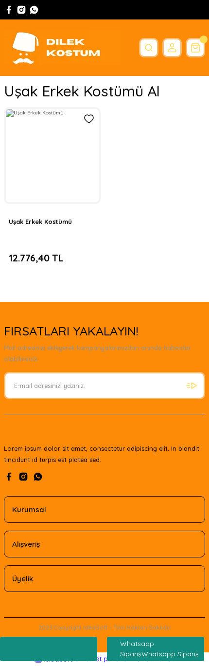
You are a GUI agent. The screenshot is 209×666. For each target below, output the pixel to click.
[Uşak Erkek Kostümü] (52, 155)
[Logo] (62, 47)
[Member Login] (172, 47)
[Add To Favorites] (89, 119)
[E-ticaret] (103, 659)
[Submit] (191, 385)
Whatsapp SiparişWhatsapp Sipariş (159, 648)
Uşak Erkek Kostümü (40, 221)
